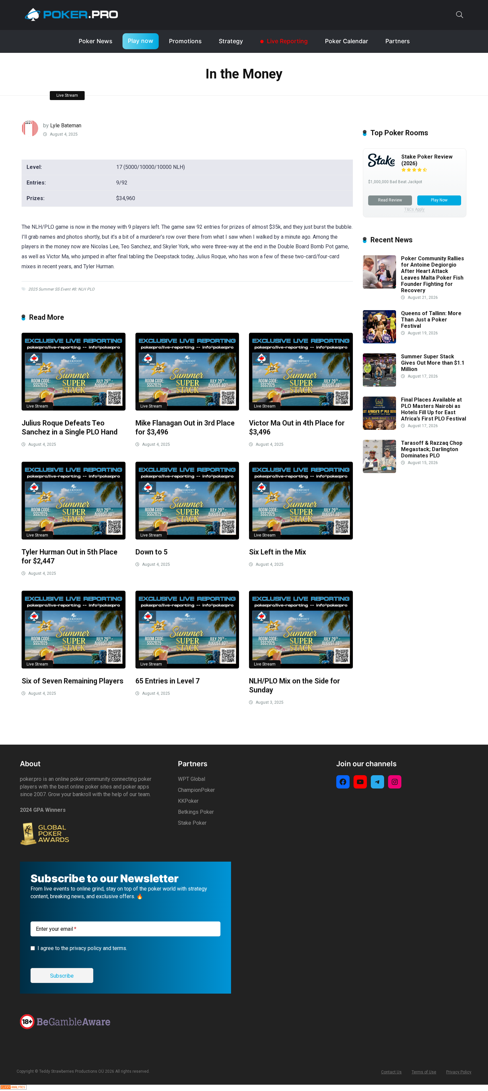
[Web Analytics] (13, 1088)
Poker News (95, 41)
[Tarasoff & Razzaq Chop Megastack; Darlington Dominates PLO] (379, 471)
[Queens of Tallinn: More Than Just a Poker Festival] (379, 341)
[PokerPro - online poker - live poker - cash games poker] (71, 14)
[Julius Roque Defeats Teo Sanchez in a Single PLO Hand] (73, 372)
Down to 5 (151, 552)
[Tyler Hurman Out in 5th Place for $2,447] (73, 501)
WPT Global (191, 779)
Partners (397, 41)
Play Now (439, 200)
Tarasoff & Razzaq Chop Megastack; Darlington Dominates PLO (431, 449)
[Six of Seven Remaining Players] (73, 630)
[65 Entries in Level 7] (187, 630)
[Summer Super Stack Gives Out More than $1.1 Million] (379, 385)
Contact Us (391, 1072)
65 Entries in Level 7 (167, 681)
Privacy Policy (458, 1072)
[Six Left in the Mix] (301, 501)
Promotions (185, 41)
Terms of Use (424, 1072)
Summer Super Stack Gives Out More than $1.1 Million (432, 362)
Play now (140, 40)
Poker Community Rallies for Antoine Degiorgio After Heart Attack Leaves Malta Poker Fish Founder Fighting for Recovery (432, 274)
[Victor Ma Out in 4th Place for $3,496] (301, 372)
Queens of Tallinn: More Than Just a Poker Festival (431, 319)
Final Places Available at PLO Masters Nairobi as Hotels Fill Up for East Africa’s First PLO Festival (433, 409)
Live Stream (67, 95)
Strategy (231, 41)
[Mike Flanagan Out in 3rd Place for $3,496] (187, 372)
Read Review (390, 200)
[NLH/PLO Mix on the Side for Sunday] (301, 630)
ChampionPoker (196, 790)
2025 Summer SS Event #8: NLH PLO (61, 289)
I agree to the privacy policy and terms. (82, 948)
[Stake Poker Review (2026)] (381, 165)
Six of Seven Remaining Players (72, 681)
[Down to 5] (187, 501)
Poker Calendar (346, 41)
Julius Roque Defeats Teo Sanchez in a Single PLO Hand (70, 427)
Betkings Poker (196, 812)
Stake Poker (192, 823)
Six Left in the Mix (277, 552)
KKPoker (188, 801)
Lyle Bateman (65, 125)
